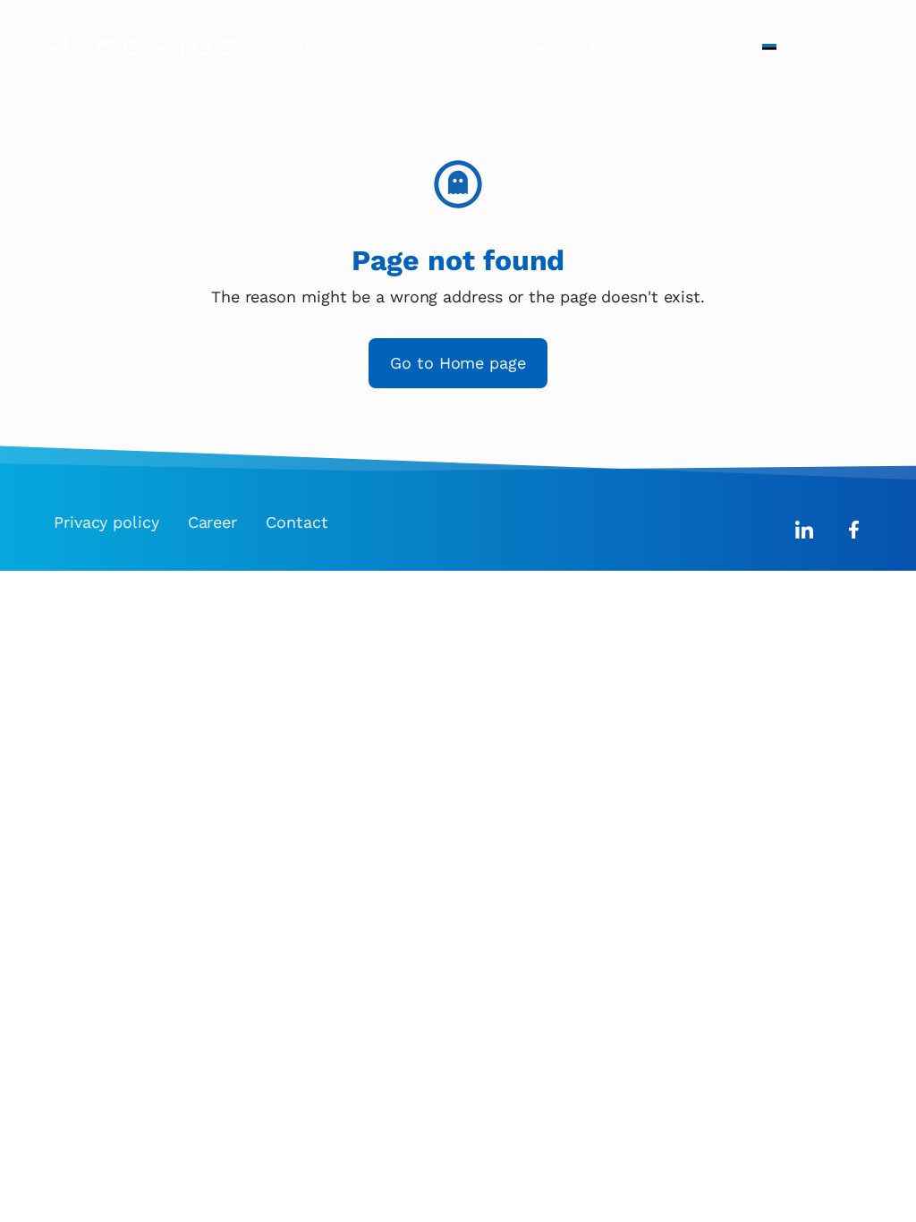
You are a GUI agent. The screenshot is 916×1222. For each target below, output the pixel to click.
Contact (691, 47)
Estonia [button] (808, 47)
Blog (607, 47)
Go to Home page (458, 362)
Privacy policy (106, 522)
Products (434, 47)
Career (529, 47)
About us (329, 47)
